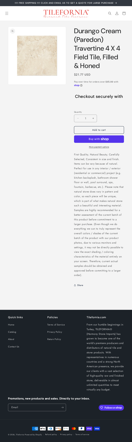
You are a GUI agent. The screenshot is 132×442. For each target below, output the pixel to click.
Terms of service (82, 434)
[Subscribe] (62, 407)
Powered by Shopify (33, 434)
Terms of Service (56, 324)
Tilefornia (20, 434)
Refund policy (51, 434)
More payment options (99, 146)
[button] (6, 13)
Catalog (12, 332)
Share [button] (80, 285)
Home (11, 324)
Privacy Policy (54, 332)
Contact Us (13, 346)
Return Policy (54, 339)
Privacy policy (66, 434)
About (11, 339)
